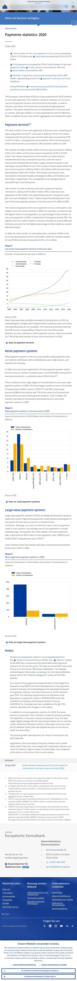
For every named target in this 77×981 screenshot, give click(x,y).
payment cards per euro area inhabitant (40, 80)
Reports (60, 660)
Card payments (20, 65)
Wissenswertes (8, 896)
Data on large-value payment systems (27, 642)
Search (66, 6)
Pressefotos (7, 900)
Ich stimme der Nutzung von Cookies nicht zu (40, 976)
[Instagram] (55, 926)
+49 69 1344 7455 (57, 862)
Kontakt (5, 903)
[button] (72, 2)
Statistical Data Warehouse (29, 660)
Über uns (6, 889)
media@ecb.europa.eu (59, 867)
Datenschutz (57, 893)
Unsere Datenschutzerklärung (24, 965)
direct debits (19, 71)
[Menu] (73, 7)
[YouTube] (61, 926)
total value (41, 57)
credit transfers (36, 68)
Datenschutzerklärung (61, 896)
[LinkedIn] (50, 926)
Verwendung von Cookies (62, 900)
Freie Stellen (7, 893)
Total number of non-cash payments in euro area (35, 54)
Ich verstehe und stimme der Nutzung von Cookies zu (40, 970)
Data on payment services (21, 343)
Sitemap (6, 914)
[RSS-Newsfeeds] (72, 926)
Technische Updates (35, 898)
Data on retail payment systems (24, 502)
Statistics (32, 675)
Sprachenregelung (59, 909)
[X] (44, 926)
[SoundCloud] (67, 926)
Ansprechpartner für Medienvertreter (16, 865)
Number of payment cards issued (28, 76)
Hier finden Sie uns (10, 907)
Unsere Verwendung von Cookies (54, 965)
